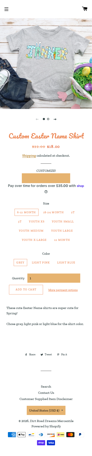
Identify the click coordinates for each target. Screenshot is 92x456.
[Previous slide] (37, 119)
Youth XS (36, 221)
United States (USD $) (44, 410)
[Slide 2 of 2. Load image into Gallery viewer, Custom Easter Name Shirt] (48, 119)
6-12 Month (26, 212)
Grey (20, 262)
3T (20, 221)
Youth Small (63, 221)
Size (46, 203)
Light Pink (41, 262)
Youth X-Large (34, 239)
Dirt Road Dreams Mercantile (52, 421)
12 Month (62, 239)
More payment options (63, 290)
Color (46, 254)
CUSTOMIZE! (46, 171)
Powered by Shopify (46, 426)
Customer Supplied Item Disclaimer (46, 399)
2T (73, 212)
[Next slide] (55, 119)
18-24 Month (53, 212)
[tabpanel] (46, 63)
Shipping (29, 155)
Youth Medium (31, 230)
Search (46, 386)
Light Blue (66, 262)
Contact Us (46, 393)
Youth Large (62, 230)
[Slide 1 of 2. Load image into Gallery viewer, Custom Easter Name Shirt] (44, 119)
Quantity (18, 278)
